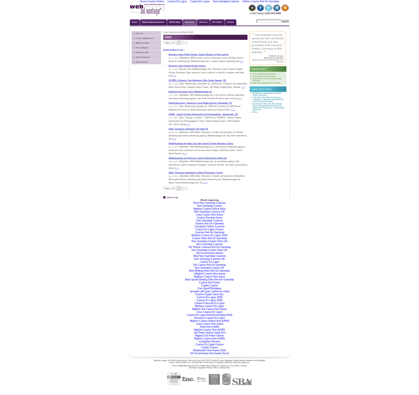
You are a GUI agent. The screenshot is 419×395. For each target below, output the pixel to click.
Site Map (192, 368)
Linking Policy (224, 368)
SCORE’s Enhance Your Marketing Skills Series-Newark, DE (197, 80)
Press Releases (142, 48)
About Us (203, 22)
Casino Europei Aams (209, 217)
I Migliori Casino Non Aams (209, 273)
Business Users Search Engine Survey (187, 66)
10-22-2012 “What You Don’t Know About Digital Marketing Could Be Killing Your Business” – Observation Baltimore (269, 107)
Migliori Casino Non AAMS (209, 329)
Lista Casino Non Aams (209, 214)
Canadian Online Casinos (209, 226)
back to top (171, 197)
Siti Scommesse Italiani (209, 253)
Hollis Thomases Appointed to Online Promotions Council (196, 172)
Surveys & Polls (142, 52)
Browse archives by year (173, 50)
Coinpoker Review (209, 341)
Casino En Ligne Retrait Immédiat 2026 (209, 315)
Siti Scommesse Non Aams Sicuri (209, 353)
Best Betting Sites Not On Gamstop (209, 270)
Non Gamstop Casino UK (209, 267)
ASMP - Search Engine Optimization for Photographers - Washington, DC (203, 114)
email (211, 362)
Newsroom (189, 22)
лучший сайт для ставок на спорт (210, 291)
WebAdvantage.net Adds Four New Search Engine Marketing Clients (201, 143)
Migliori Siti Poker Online (209, 335)
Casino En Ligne (209, 261)
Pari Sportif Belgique (210, 288)
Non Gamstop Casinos (209, 220)
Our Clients (217, 22)
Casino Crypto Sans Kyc (209, 294)
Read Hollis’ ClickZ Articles (264, 76)
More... (255, 112)
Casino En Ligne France (209, 229)
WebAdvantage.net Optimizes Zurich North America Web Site (198, 158)
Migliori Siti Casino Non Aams (209, 309)
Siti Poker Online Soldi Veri (209, 332)
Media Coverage (142, 43)
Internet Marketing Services (264, 74)
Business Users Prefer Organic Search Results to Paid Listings (199, 54)
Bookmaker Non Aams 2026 (209, 350)
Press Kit (139, 33)
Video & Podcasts (143, 57)
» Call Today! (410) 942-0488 (264, 13)
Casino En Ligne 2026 (210, 297)
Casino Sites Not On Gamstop (209, 238)
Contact (230, 22)
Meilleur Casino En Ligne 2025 (209, 235)
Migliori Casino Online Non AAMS (209, 320)
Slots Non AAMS (209, 326)
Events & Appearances (145, 38)
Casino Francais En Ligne (209, 303)
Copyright (201, 368)
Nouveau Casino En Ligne (209, 317)
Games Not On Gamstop (209, 223)
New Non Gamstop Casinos (209, 202)
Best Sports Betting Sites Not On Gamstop (209, 279)
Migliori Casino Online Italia (209, 208)
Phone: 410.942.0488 (177, 362)
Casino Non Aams (209, 282)
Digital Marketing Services (153, 22)
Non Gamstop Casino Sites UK (209, 241)
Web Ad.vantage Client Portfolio (266, 83)
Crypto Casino (209, 285)
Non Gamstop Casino (209, 205)
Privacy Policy (212, 368)
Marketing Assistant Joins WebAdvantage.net (190, 91)
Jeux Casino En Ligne (209, 312)
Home (134, 22)
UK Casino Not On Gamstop (209, 264)
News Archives (142, 62)
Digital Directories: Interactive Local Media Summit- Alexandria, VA (200, 103)
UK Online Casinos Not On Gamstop (209, 247)
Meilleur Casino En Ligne (209, 306)
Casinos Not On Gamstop (209, 232)
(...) (241, 61)
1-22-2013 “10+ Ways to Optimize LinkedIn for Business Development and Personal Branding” (268, 99)
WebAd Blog (174, 22)
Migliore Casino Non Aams (209, 276)
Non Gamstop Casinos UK (209, 211)
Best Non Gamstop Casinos (209, 256)
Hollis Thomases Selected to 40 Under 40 (188, 129)
